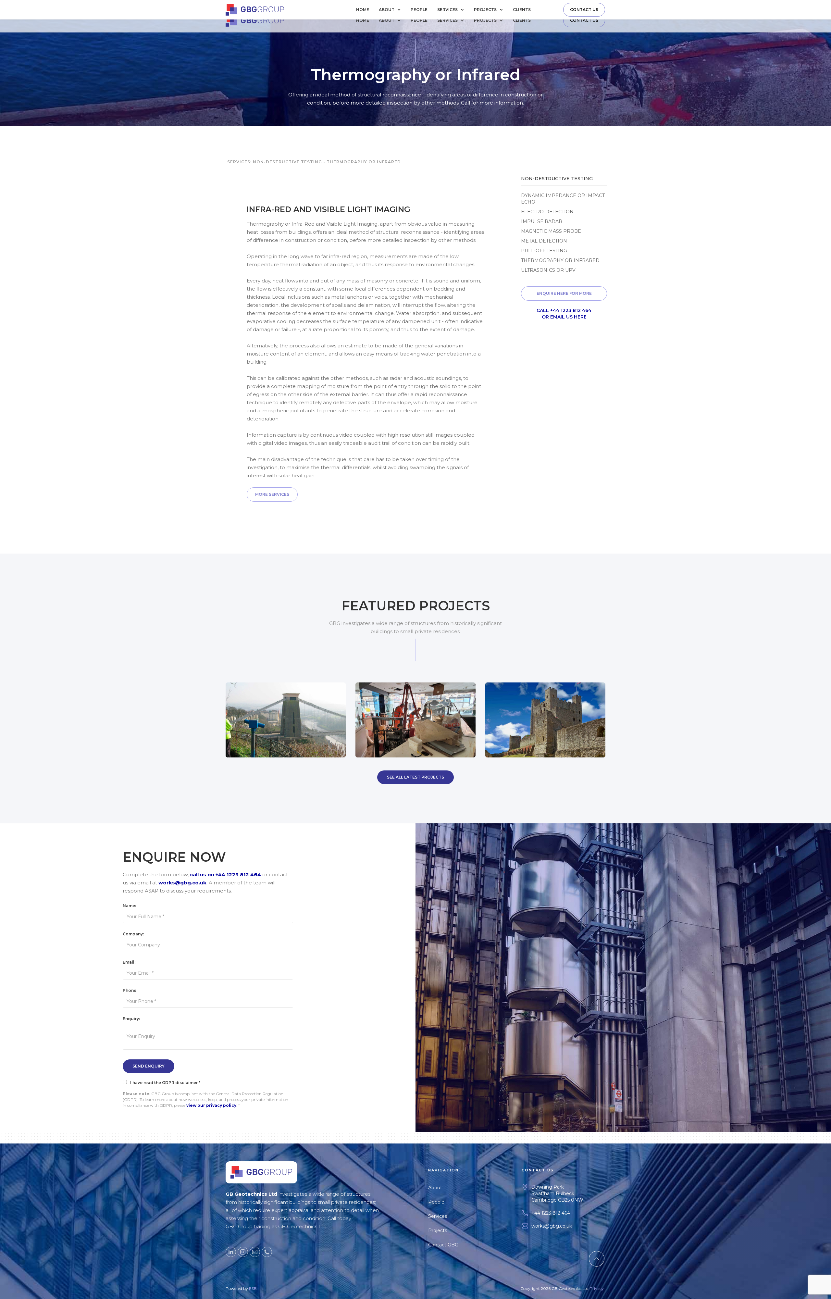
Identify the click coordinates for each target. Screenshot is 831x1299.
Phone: (130, 990)
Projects (437, 1230)
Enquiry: (131, 1018)
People (419, 9)
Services (437, 1216)
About (435, 1188)
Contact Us (584, 9)
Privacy (596, 1288)
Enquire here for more (564, 293)
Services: (239, 161)
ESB (253, 1288)
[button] (391, 9)
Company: (133, 933)
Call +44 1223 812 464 (564, 310)
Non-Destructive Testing (287, 161)
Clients (522, 9)
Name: (129, 905)
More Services (272, 494)
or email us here (564, 317)
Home (362, 9)
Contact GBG (443, 1245)
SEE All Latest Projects (415, 777)
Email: (129, 962)
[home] (255, 9)
